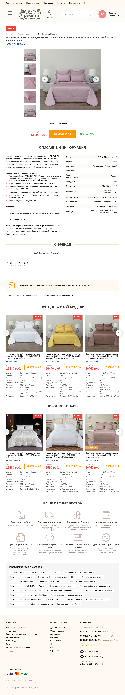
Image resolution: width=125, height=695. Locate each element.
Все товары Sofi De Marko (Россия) (22, 296)
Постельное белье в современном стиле (27, 599)
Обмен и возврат (32, 3)
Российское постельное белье (82, 581)
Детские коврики (13, 637)
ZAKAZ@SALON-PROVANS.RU (91, 664)
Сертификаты (74, 3)
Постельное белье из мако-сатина (52, 577)
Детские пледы (12, 644)
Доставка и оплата (14, 3)
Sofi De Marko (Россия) (47, 34)
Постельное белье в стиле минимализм (65, 599)
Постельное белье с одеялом (59, 590)
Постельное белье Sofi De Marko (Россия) (60, 296)
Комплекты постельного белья (23, 572)
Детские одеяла (13, 641)
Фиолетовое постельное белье (52, 581)
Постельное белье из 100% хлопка (79, 572)
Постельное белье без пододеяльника (26, 590)
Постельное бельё (26, 34)
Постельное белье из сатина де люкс (87, 577)
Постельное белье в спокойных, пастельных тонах (31, 604)
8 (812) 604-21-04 (90, 635)
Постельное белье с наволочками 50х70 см (94, 590)
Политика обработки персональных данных (22, 688)
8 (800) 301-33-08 (90, 639)
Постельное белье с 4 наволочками (95, 586)
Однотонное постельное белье (62, 586)
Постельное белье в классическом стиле (68, 595)
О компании (48, 3)
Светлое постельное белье (68, 604)
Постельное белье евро (50, 572)
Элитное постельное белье (97, 599)
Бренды (53, 647)
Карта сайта (55, 651)
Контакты (61, 3)
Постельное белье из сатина (22, 577)
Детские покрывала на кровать (19, 647)
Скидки (87, 3)
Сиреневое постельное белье (22, 581)
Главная (9, 34)
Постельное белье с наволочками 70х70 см (28, 595)
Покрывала (11, 631)
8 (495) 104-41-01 (90, 631)
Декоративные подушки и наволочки (21, 634)
